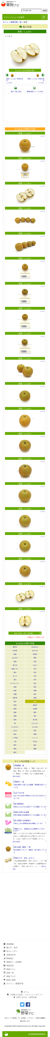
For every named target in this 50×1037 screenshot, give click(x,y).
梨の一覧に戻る (16, 91)
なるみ (15, 730)
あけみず (15, 658)
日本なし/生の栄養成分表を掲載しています (28, 823)
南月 (35, 730)
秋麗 (15, 694)
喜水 (35, 672)
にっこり (35, 738)
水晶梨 (35, 709)
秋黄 (15, 687)
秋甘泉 (15, 650)
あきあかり (35, 647)
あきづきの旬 (19, 793)
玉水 (35, 676)
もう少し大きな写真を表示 (25, 70)
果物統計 (10, 958)
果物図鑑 (10, 944)
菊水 (15, 672)
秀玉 (35, 687)
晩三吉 (15, 665)
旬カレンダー (11, 951)
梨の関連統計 (19, 803)
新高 (35, 734)
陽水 (15, 752)
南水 (15, 734)
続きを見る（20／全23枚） (24, 633)
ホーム (5, 22)
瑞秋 (15, 712)
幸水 (35, 679)
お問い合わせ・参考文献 (26, 997)
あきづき (35, 650)
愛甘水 (15, 647)
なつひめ (35, 727)
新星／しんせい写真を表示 (14, 79)
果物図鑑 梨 (19, 765)
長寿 (15, 720)
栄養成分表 (11, 954)
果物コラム (11, 969)
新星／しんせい (25, 133)
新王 (35, 694)
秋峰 (35, 690)
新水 (15, 701)
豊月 (15, 745)
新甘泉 (15, 698)
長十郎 (35, 720)
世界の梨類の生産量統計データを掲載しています (30, 815)
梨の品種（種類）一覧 (22, 847)
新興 (35, 698)
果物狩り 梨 (19, 781)
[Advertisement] (25, 110)
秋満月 (35, 654)
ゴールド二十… (15, 683)
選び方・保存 (11, 947)
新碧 (15, 709)
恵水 (15, 679)
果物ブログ (11, 976)
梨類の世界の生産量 (21, 812)
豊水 (35, 745)
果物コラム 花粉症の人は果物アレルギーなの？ (29, 830)
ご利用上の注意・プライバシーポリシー (26, 994)
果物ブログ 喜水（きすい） (24, 858)
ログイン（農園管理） (15, 983)
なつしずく (35, 723)
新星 (35, 701)
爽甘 (35, 712)
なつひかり (15, 727)
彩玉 (35, 683)
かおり (35, 665)
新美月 (35, 705)
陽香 (35, 749)
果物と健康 (11, 979)
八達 (15, 741)
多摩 (15, 716)
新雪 (15, 705)
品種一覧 (10, 972)
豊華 (15, 749)
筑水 (35, 716)
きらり (15, 676)
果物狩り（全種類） (14, 962)
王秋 (35, 661)
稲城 (15, 661)
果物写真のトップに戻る (35, 91)
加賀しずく (15, 669)
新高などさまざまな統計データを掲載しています (30, 807)
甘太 (35, 669)
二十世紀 (15, 738)
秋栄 (15, 654)
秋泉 (15, 690)
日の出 (35, 741)
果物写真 (14, 22)
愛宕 (35, 658)
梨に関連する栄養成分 (22, 820)
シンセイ (9, 82)
